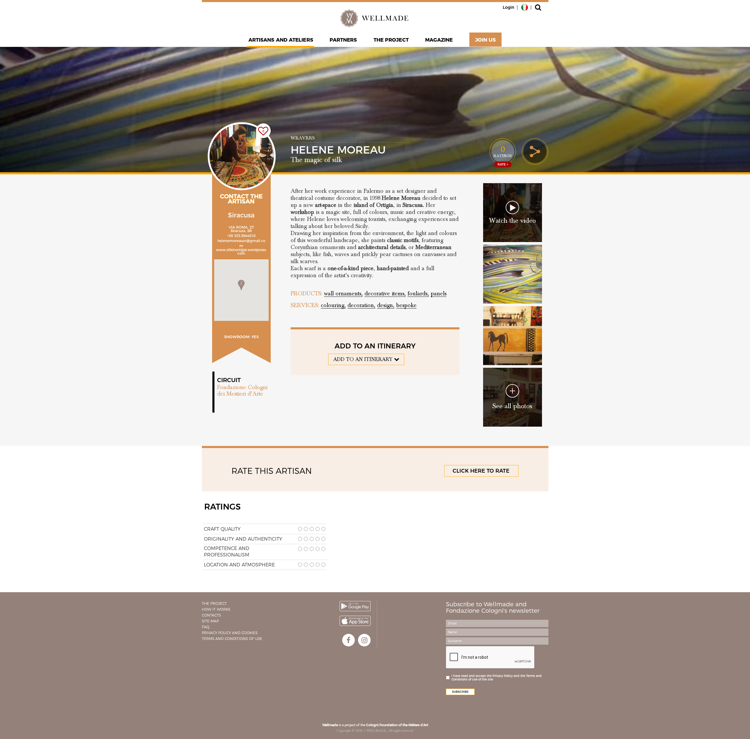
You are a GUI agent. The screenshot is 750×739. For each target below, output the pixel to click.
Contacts (211, 615)
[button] (241, 285)
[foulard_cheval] (512, 335)
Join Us (485, 40)
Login (508, 7)
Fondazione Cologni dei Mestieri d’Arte (242, 390)
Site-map (210, 621)
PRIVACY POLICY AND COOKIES (230, 633)
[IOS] (355, 621)
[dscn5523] (512, 274)
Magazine (439, 40)
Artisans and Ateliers (280, 40)
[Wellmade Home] (375, 18)
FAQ (205, 627)
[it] (524, 7)
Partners (343, 40)
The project (391, 40)
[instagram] (364, 640)
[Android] (355, 606)
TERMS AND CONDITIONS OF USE (232, 638)
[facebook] (348, 640)
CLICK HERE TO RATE (481, 471)
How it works (216, 609)
